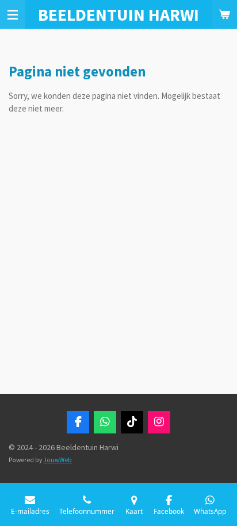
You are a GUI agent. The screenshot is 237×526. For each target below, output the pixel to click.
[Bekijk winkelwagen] (224, 14)
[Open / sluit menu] (12, 14)
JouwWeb (57, 460)
